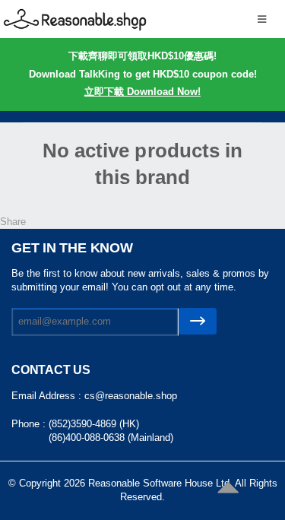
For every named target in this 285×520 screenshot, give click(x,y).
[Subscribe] (198, 321)
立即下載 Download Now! (142, 91)
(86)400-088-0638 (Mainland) (111, 437)
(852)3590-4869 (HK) (94, 424)
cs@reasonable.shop (130, 395)
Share (13, 221)
